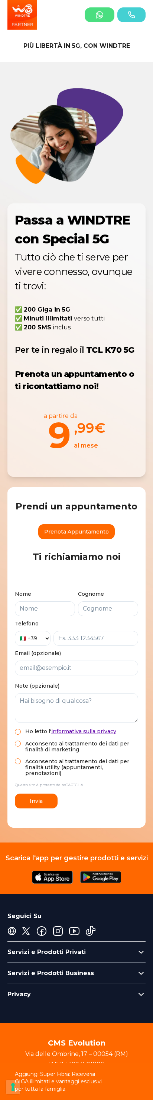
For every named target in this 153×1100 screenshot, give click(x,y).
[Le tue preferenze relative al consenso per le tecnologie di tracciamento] (13, 1087)
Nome (23, 594)
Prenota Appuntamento (76, 531)
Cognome (91, 594)
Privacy (19, 994)
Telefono (27, 623)
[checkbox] (18, 732)
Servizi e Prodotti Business (50, 973)
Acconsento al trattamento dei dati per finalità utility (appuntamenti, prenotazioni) (77, 767)
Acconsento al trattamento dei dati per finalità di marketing (77, 746)
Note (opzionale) (37, 685)
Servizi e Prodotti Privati (46, 952)
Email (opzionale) (38, 653)
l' (82, 731)
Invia (36, 801)
